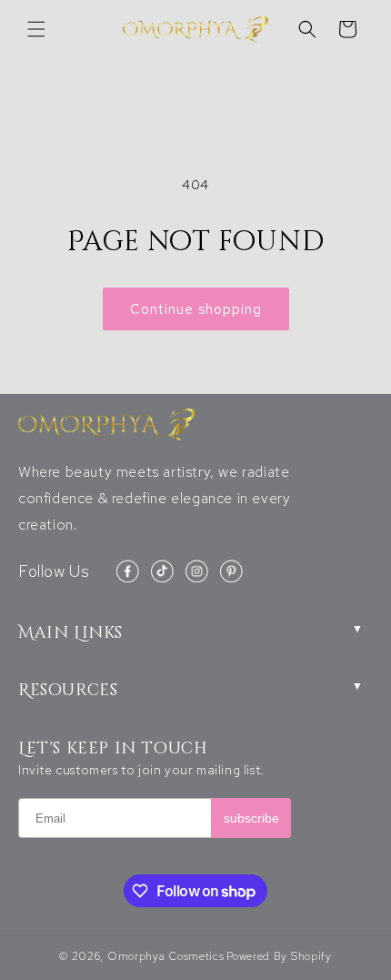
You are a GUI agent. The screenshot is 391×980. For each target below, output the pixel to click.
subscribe (251, 818)
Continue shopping (196, 309)
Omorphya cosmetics (166, 956)
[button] (36, 29)
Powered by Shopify (279, 956)
